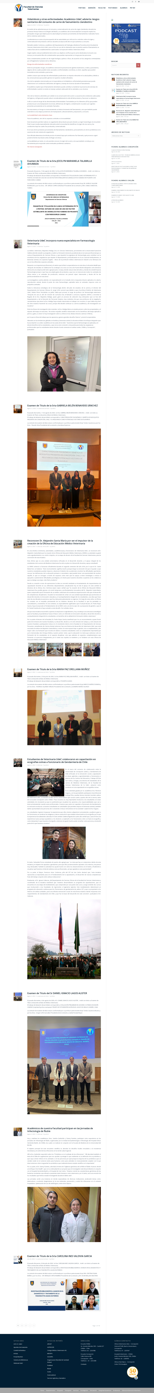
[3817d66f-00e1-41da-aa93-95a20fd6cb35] (18, 1132)
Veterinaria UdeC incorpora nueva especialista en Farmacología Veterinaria (61, 242)
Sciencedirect (51, 1375)
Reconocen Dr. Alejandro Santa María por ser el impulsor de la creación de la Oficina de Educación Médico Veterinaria (60, 542)
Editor (54, 166)
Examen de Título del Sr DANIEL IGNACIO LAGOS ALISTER (57, 993)
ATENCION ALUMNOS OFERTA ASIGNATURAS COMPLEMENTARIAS (124, 184)
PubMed (50, 1365)
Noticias (40, 25)
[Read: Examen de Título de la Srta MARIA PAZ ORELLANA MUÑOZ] (113, 121)
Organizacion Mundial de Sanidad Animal (58, 1361)
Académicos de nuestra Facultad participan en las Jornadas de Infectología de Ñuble (60, 1130)
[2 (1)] (55, 649)
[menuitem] (82, 7)
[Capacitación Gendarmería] (18, 763)
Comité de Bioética (19, 1350)
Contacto (83, 1364)
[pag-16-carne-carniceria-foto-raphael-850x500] (18, 22)
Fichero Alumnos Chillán (122, 180)
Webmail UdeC (18, 1363)
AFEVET (49, 1344)
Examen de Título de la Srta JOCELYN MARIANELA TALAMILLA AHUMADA (59, 162)
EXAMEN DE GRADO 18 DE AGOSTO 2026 (122, 195)
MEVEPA (49, 1353)
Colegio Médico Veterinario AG (57, 1350)
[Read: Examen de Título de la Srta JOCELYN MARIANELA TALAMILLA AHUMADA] (113, 90)
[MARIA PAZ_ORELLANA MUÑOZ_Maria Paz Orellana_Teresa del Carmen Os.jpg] (18, 673)
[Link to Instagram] (132, 1)
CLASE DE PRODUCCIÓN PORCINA (120, 150)
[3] (92, 649)
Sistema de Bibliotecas (21, 1360)
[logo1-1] (29, 7)
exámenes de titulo (43, 166)
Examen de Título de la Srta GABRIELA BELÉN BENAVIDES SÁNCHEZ (62, 405)
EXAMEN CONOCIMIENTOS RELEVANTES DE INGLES (125, 190)
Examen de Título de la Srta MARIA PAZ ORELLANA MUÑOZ (58, 669)
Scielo (49, 1372)
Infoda (16, 1353)
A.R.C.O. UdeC (18, 1344)
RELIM (49, 1369)
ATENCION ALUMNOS (117, 200)
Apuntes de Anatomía (20, 1347)
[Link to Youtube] (138, 1)
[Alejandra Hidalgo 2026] (18, 244)
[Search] (138, 7)
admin (47, 25)
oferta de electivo (116, 161)
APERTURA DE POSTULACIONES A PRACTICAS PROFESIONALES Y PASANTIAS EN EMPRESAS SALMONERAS (124, 168)
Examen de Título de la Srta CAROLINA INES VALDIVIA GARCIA (59, 1256)
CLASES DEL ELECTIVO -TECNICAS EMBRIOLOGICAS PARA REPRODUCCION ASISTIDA (125, 156)
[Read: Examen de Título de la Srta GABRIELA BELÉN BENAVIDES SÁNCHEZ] (113, 105)
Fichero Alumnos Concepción (124, 147)
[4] (73, 649)
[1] (18, 544)
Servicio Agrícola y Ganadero (56, 1378)
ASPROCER (50, 1347)
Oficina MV (46, 546)
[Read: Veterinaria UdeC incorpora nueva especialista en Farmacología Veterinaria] (113, 97)
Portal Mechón (18, 1357)
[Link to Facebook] (135, 1)
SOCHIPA (50, 1357)
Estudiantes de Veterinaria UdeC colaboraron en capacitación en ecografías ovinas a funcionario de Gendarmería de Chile (61, 761)
